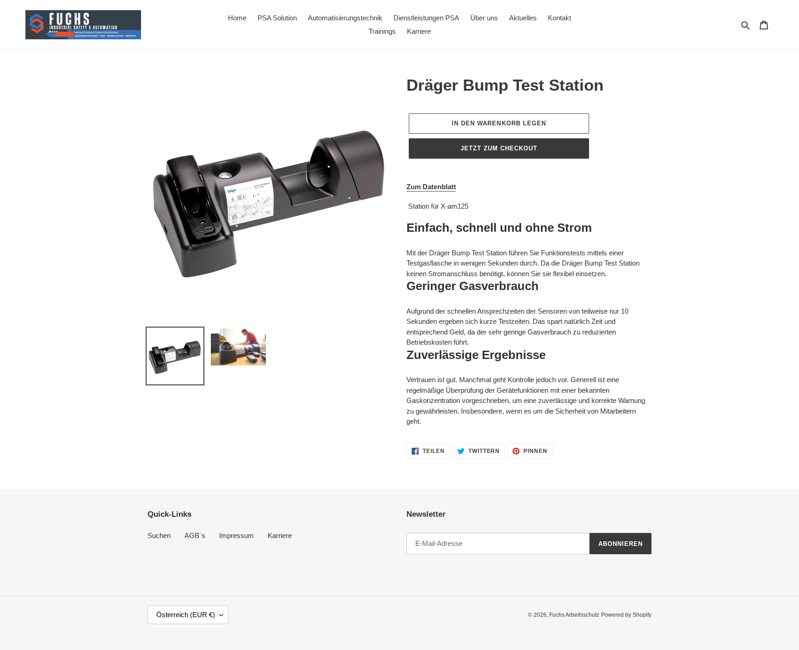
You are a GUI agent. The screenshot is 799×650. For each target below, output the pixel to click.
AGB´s (194, 535)
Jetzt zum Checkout (499, 148)
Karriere (280, 535)
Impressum (236, 535)
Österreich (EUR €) (185, 615)
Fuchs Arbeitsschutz (574, 615)
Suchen (159, 535)
